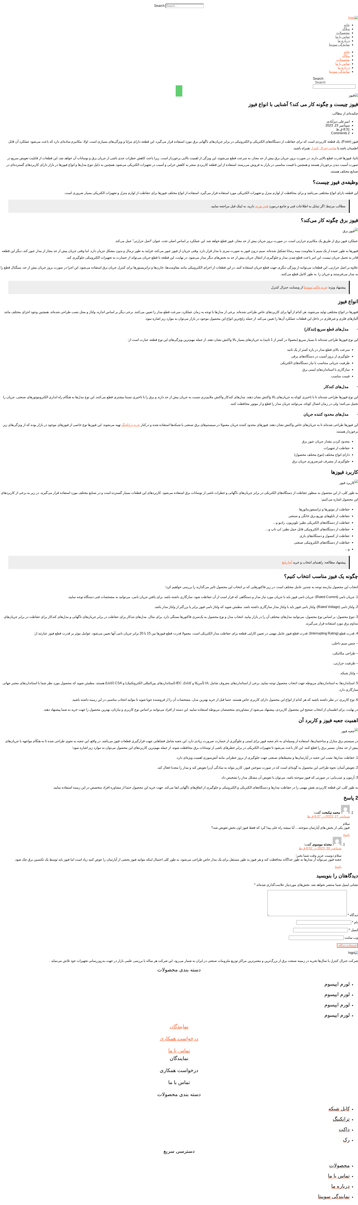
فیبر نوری (261, 206)
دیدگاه (353, 915)
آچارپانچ (287, 562)
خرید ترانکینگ (130, 425)
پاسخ (346, 835)
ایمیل (353, 930)
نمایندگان (179, 1026)
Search (159, 5)
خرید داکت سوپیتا (315, 287)
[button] (179, 2)
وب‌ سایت (351, 937)
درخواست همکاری (179, 1038)
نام (355, 922)
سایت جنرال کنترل (323, 148)
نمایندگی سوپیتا (339, 44)
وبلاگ (346, 29)
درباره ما (344, 40)
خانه (347, 25)
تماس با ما (342, 37)
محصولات (343, 33)
